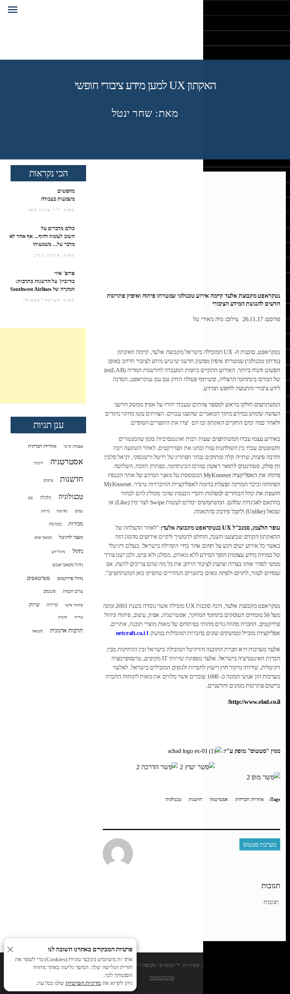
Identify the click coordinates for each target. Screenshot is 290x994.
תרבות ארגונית (66, 630)
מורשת (62, 511)
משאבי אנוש (43, 537)
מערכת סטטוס (259, 844)
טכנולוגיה (173, 799)
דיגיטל (38, 463)
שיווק (34, 604)
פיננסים (49, 591)
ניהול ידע (58, 551)
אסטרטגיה (219, 799)
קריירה (52, 605)
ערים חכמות (73, 591)
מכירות (75, 524)
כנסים (79, 511)
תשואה (37, 631)
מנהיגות (55, 524)
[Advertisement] (43, 365)
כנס (30, 498)
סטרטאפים (38, 578)
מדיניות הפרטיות (83, 983)
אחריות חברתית (249, 799)
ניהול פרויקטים (70, 578)
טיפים (48, 480)
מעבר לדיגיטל (71, 537)
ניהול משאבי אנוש (67, 564)
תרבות (62, 617)
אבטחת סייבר (73, 446)
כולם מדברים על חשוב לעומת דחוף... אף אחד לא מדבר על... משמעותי (42, 236)
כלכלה (45, 497)
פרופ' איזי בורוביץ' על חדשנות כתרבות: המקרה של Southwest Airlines (42, 281)
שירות (78, 617)
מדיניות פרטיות (162, 977)
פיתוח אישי (74, 605)
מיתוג (45, 511)
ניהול (77, 551)
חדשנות (195, 799)
